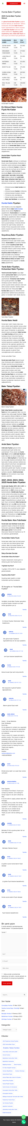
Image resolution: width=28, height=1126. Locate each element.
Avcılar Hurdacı (6, 1055)
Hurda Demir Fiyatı (7, 1074)
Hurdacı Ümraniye (19, 1071)
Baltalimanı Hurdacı (7, 1016)
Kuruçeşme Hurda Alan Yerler (10, 1090)
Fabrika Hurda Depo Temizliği (10, 1008)
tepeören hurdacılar (8, 1106)
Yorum (4, 932)
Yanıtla (24, 609)
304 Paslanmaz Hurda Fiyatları (10, 1041)
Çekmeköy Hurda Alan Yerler (10, 1109)
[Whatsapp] (24, 1117)
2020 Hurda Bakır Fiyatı (9, 1044)
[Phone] (24, 1122)
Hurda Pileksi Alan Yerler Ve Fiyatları (12, 1077)
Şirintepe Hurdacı (7, 1019)
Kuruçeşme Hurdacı (8, 1093)
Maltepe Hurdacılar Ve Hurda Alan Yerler (13, 1096)
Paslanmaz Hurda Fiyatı (9, 1099)
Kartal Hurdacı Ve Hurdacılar (10, 1087)
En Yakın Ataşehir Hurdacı (9, 1067)
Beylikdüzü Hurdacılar (8, 1061)
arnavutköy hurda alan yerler (10, 1051)
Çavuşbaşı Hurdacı (7, 1005)
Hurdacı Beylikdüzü (8, 1071)
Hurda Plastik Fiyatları (8, 1083)
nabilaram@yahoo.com (8, 753)
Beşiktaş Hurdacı (7, 1064)
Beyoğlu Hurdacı (6, 1013)
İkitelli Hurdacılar (7, 1112)
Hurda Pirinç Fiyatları (8, 1080)
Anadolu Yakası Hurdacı (11, 1048)
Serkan (9, 594)
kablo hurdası (18, 209)
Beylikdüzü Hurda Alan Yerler (10, 1058)
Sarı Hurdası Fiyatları (8, 1103)
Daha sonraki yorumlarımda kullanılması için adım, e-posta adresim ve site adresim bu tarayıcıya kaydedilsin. (14, 976)
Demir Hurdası (17, 1064)
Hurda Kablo (7, 203)
